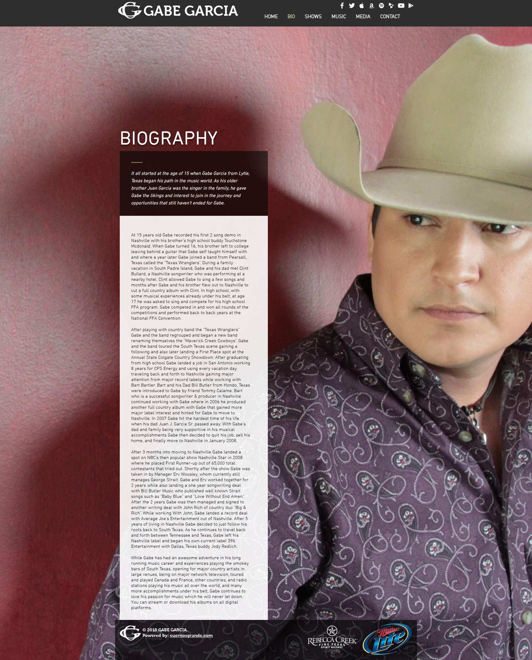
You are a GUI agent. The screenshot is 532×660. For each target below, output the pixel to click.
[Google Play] (411, 6)
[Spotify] (381, 6)
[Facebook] (342, 6)
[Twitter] (352, 6)
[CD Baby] (391, 6)
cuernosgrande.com (191, 635)
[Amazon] (372, 6)
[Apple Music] (362, 6)
